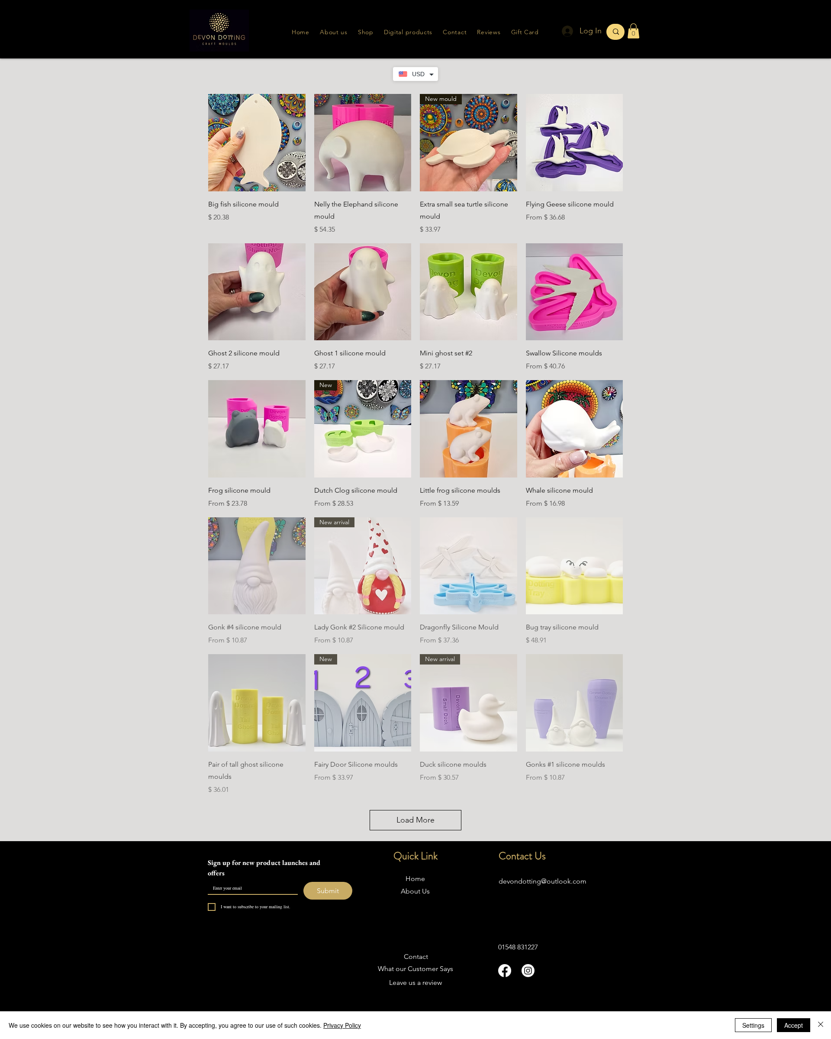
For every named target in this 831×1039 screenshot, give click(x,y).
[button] (488, 32)
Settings (753, 1025)
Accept (793, 1025)
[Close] (820, 1025)
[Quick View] (257, 142)
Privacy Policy (342, 1025)
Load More (415, 820)
